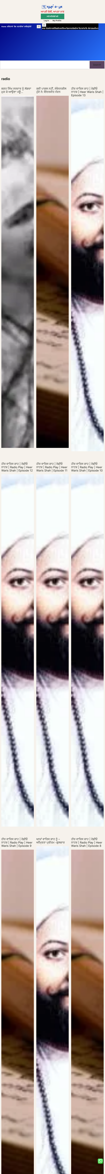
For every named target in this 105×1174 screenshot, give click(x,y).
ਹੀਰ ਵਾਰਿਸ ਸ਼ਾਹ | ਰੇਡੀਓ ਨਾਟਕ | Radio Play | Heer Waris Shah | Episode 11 (51, 467)
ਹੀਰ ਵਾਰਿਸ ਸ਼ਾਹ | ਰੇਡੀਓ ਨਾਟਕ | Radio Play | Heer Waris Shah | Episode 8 (86, 842)
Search (97, 64)
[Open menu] (39, 26)
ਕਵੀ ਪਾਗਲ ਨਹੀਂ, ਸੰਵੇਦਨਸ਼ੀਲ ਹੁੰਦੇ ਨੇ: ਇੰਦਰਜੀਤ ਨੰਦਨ (51, 90)
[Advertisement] (52, 45)
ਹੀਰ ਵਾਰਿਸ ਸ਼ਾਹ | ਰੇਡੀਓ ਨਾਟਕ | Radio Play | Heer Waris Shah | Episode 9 (16, 842)
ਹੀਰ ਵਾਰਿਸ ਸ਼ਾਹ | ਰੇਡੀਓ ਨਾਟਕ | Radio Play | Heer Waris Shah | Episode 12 (17, 467)
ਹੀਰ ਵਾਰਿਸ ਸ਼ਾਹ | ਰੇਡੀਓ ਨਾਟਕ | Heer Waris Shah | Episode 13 (87, 92)
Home (3, 26)
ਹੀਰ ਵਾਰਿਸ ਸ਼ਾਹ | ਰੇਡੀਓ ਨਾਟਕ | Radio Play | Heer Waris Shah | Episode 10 (87, 467)
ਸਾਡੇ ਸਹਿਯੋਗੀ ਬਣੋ (52, 16)
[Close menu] (44, 25)
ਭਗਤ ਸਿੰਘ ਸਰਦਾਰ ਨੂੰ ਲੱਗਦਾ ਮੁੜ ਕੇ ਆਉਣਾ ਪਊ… (16, 90)
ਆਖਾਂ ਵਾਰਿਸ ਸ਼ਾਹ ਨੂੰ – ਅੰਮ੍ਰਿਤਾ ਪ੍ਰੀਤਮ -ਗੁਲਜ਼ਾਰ (50, 841)
